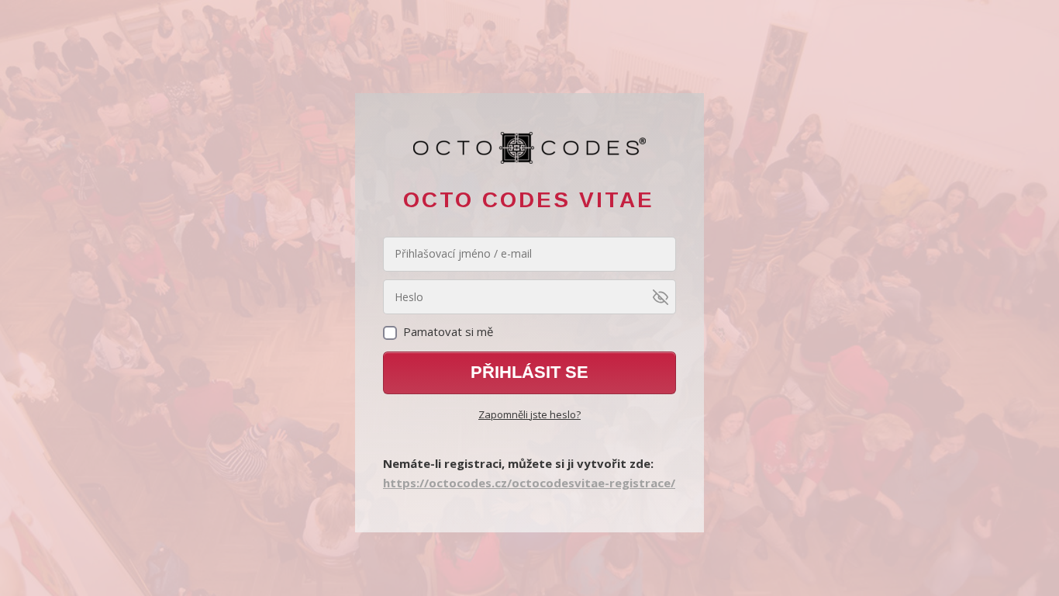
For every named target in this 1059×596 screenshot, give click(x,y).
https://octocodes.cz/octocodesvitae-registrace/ (529, 482)
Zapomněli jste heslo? (529, 414)
